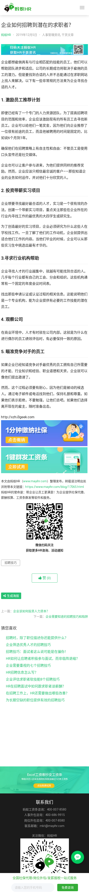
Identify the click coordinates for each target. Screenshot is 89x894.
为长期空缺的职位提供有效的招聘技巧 (35, 700)
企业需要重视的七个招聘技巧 (28, 665)
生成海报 (12, 596)
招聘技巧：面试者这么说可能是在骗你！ (37, 652)
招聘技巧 (11, 562)
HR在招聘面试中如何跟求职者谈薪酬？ (36, 686)
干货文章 (68, 35)
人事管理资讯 (51, 35)
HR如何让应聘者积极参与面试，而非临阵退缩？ (42, 659)
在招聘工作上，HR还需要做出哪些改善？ (37, 693)
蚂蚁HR (6, 35)
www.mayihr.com (35, 481)
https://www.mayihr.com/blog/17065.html (54, 487)
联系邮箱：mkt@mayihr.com (44, 826)
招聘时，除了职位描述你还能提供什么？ (37, 638)
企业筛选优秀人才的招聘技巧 (28, 645)
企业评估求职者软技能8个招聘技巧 (33, 679)
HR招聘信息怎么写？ (22, 672)
